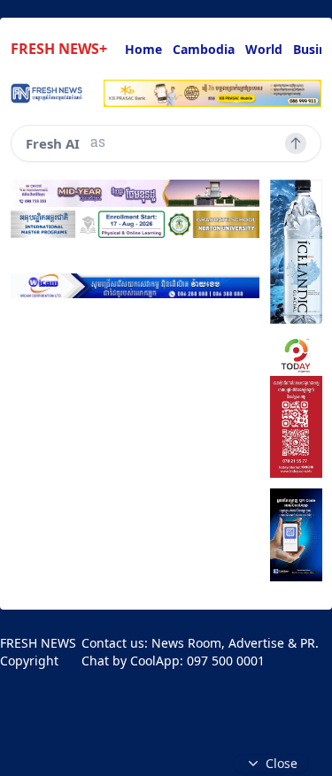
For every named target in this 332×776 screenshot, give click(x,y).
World (263, 49)
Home (143, 49)
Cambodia (204, 49)
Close (281, 763)
